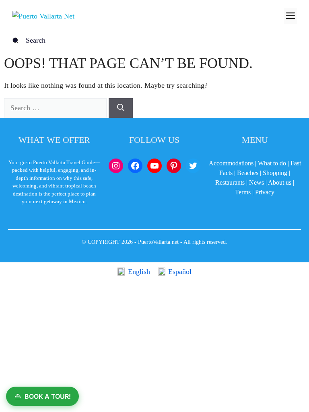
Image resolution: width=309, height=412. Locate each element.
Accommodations (231, 163)
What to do (272, 163)
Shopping (275, 172)
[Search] (121, 108)
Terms (243, 192)
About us (279, 182)
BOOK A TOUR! (48, 396)
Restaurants (230, 182)
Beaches (247, 172)
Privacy (264, 192)
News (256, 182)
